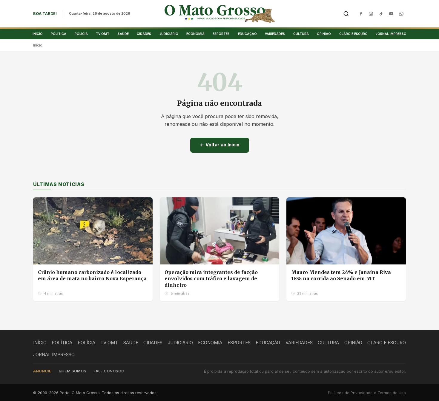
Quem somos (72, 371)
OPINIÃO (324, 33)
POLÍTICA (58, 33)
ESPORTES (221, 33)
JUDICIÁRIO (168, 33)
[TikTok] (381, 13)
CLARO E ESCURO (353, 33)
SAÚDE (123, 33)
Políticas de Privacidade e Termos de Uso (367, 393)
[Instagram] (370, 13)
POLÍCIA (81, 33)
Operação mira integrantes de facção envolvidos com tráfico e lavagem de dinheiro (211, 278)
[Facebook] (360, 13)
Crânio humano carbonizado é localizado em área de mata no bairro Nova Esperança (92, 275)
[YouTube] (391, 13)
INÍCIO (38, 33)
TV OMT (102, 33)
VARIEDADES (275, 33)
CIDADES (144, 33)
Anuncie (42, 371)
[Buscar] (346, 13)
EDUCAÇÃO (247, 33)
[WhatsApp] (401, 13)
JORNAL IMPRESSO (391, 33)
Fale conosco (108, 371)
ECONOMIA (195, 33)
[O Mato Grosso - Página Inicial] (220, 14)
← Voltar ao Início (220, 145)
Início (37, 45)
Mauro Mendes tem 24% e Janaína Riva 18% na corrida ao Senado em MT (341, 275)
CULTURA (301, 33)
